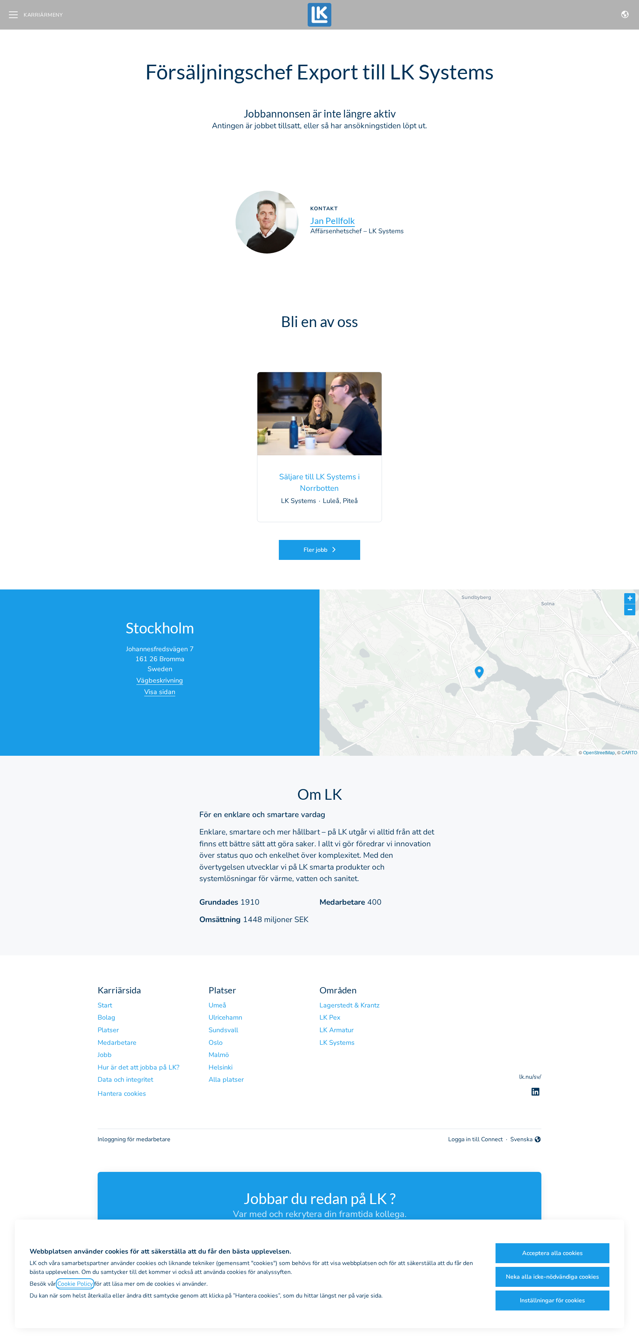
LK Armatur (337, 1030)
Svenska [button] (522, 1139)
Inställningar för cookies (552, 1300)
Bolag (106, 1017)
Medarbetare (117, 1042)
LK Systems (337, 1042)
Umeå (217, 1005)
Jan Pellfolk (332, 220)
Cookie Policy (75, 1284)
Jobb (105, 1054)
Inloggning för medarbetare (134, 1139)
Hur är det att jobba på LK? (138, 1067)
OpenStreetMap (599, 752)
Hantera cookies (122, 1093)
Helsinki (221, 1067)
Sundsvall (223, 1030)
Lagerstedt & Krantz (349, 1005)
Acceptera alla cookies (552, 1253)
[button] (625, 14)
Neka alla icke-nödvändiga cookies (552, 1277)
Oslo (216, 1042)
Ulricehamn (225, 1017)
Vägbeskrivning (159, 680)
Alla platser (226, 1079)
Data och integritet (125, 1079)
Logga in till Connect (475, 1139)
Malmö (219, 1054)
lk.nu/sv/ (530, 1077)
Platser (108, 1030)
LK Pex (330, 1017)
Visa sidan (159, 691)
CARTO (629, 752)
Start (105, 1005)
